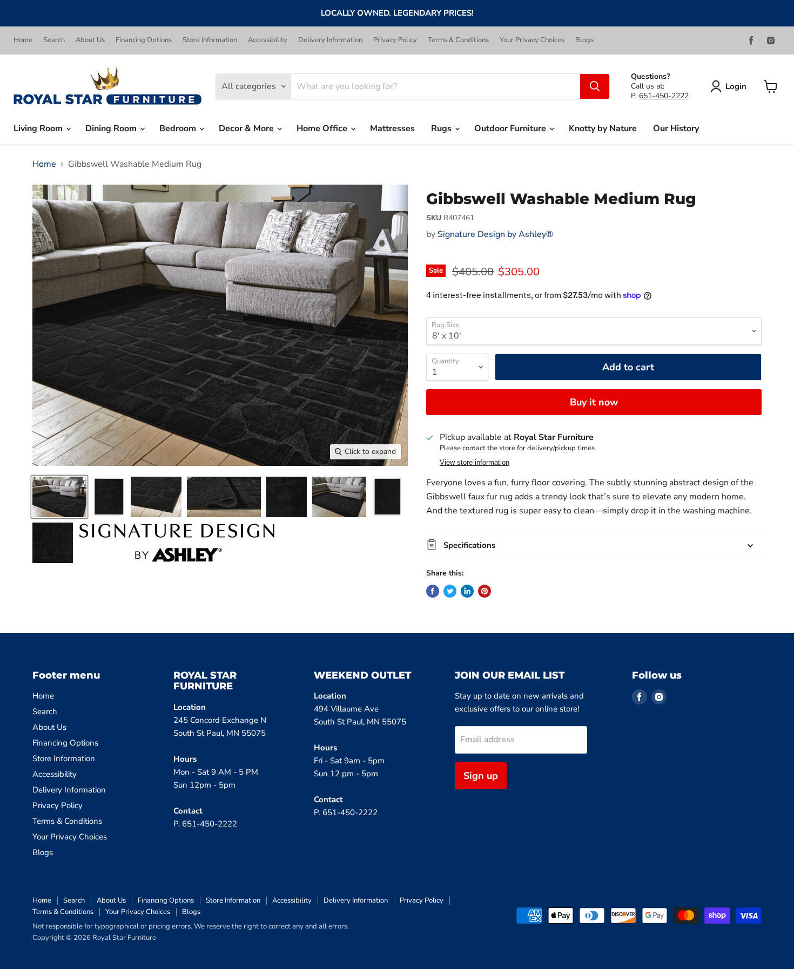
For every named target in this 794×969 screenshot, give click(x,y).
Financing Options (144, 40)
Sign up (480, 775)
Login (735, 86)
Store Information (210, 40)
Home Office (323, 128)
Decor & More (247, 128)
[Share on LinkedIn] (467, 591)
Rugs (442, 128)
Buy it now (594, 402)
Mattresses (392, 128)
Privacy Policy (395, 40)
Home (23, 40)
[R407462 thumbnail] (339, 497)
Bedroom (178, 128)
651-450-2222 (664, 96)
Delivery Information (330, 40)
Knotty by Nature (603, 128)
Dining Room (112, 128)
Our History (676, 128)
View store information (474, 462)
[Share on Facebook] (432, 591)
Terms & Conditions (458, 40)
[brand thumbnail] (177, 542)
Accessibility (267, 40)
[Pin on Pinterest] (484, 591)
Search (54, 40)
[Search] (594, 86)
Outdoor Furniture (511, 128)
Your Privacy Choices (532, 40)
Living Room (39, 128)
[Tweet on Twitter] (449, 591)
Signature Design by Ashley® (495, 234)
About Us (90, 40)
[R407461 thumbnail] (59, 497)
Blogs (584, 40)
